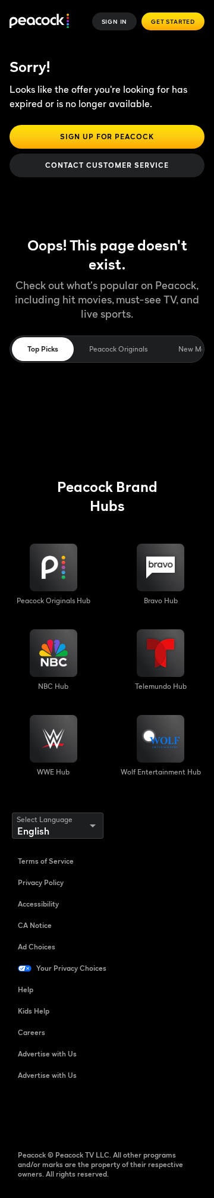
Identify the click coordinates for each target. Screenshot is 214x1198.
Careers (31, 1032)
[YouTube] (89, 1113)
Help (25, 989)
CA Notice (35, 925)
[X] (150, 1113)
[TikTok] (58, 1113)
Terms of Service (46, 861)
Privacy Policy (41, 882)
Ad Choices (36, 946)
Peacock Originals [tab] (118, 348)
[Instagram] (120, 1113)
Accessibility (38, 903)
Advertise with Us (47, 1053)
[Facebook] (27, 1113)
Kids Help (33, 1010)
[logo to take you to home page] (39, 22)
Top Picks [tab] (42, 348)
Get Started (173, 21)
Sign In (115, 21)
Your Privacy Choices (71, 968)
